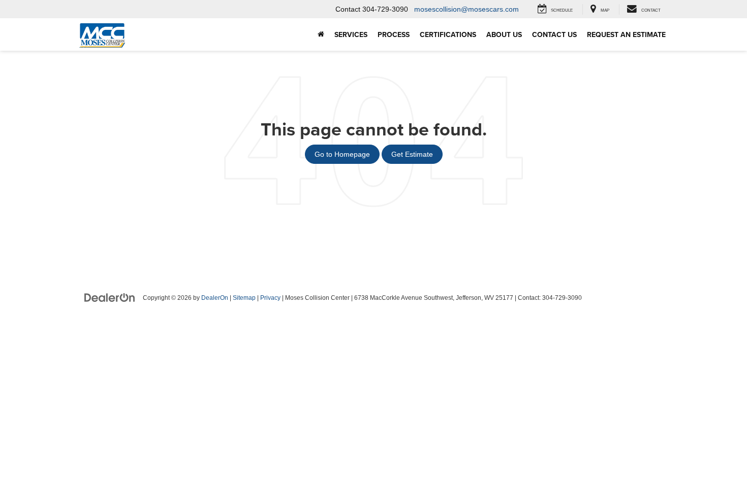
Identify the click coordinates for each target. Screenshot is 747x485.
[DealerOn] (110, 297)
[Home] (321, 34)
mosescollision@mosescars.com (466, 9)
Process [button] (394, 34)
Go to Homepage (342, 154)
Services (350, 34)
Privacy (270, 297)
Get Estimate (412, 154)
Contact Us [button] (554, 34)
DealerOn (214, 297)
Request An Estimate (626, 34)
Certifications (448, 34)
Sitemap (244, 297)
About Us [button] (504, 34)
